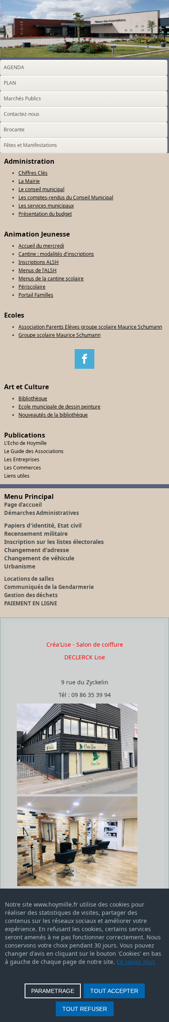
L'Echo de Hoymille (25, 443)
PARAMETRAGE (52, 991)
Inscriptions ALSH (38, 262)
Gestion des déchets (30, 595)
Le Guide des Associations (34, 451)
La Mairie (29, 181)
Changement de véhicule (39, 558)
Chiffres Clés (33, 172)
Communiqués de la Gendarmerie (49, 587)
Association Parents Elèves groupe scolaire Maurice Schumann (90, 326)
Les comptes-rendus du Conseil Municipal (65, 197)
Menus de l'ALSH (37, 270)
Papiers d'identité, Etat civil (43, 525)
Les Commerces (22, 467)
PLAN (10, 82)
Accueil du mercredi (41, 245)
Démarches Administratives (41, 513)
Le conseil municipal (41, 189)
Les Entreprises (21, 459)
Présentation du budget (45, 213)
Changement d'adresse (36, 550)
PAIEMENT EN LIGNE (30, 603)
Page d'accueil (23, 504)
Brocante (14, 129)
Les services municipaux (46, 205)
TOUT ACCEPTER (114, 991)
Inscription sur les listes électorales (54, 542)
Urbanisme (19, 566)
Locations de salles (29, 578)
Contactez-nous (21, 114)
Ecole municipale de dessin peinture (59, 406)
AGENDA (14, 67)
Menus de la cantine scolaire (51, 278)
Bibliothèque (32, 398)
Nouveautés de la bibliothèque (53, 414)
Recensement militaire (36, 533)
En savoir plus (135, 962)
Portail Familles (35, 294)
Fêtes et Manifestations (30, 145)
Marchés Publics (22, 98)
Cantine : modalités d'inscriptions (56, 253)
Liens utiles (17, 475)
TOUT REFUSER (84, 1009)
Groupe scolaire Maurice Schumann (59, 335)
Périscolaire (32, 286)
